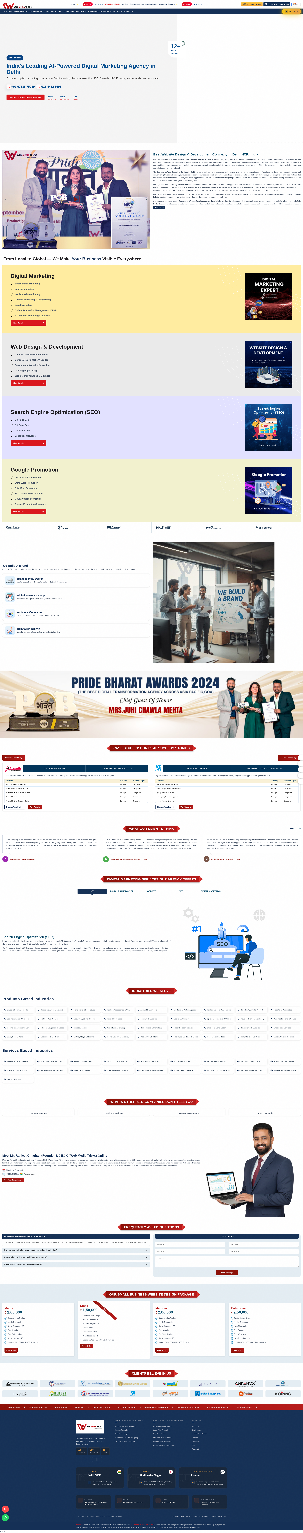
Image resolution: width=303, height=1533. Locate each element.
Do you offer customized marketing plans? (23, 1264)
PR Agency (50, 11)
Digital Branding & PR (122, 891)
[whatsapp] (5, 1517)
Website (151, 891)
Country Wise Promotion (162, 1441)
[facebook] (78, 1459)
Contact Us (196, 1441)
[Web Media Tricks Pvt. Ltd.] (17, 7)
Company (127, 11)
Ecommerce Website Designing (126, 1438)
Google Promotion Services (98, 11)
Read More (159, 207)
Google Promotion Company (164, 1445)
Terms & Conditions (201, 1516)
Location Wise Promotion (162, 1426)
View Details (18, 323)
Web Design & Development (14, 11)
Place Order (11, 1350)
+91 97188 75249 (23, 86)
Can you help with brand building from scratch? (25, 1257)
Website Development (123, 1434)
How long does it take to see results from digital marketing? (30, 1250)
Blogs (194, 1445)
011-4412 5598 (51, 86)
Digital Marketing (35, 11)
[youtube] (100, 1459)
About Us (195, 1426)
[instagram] (89, 1459)
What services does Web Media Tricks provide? (25, 1236)
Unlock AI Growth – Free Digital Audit (25, 97)
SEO (92, 891)
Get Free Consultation (13, 1180)
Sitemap (213, 1516)
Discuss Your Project (14, 807)
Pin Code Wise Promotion (162, 1438)
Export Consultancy (199, 1434)
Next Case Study (289, 758)
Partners (195, 1438)
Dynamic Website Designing (125, 1426)
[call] (5, 1509)
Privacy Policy (186, 1516)
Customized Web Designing (125, 1441)
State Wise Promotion (161, 1430)
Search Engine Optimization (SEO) (71, 11)
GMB (181, 891)
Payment (195, 1449)
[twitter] (83, 1459)
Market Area (222, 1516)
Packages (116, 11)
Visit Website (35, 807)
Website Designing (122, 1430)
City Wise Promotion (160, 1434)
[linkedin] (94, 1459)
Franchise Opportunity (279, 4)
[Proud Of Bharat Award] (76, 199)
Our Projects (196, 1430)
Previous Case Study (13, 758)
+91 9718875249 (254, 4)
